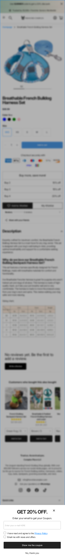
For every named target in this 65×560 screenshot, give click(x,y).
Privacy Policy (41, 533)
